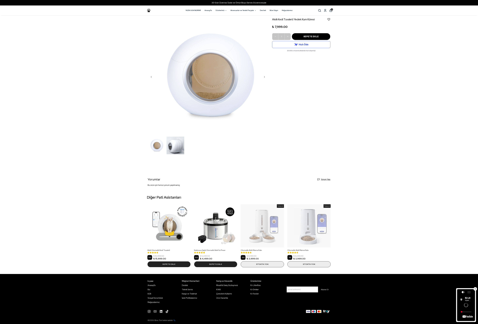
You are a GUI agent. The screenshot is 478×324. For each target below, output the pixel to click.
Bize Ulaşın (274, 10)
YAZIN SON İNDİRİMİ (193, 10)
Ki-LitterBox (255, 285)
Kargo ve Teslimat (189, 294)
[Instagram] (149, 311)
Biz (149, 289)
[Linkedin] (161, 311)
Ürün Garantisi (222, 298)
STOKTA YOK (262, 264)
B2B (149, 294)
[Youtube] (155, 311)
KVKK (218, 289)
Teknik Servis (187, 289)
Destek (263, 10)
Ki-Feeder (254, 294)
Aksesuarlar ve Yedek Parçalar (242, 10)
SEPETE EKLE (311, 36)
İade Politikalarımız (189, 298)
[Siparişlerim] (325, 10)
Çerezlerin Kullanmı (224, 294)
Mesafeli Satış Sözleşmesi (227, 285)
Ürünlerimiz (220, 10)
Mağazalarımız (287, 10)
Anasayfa (208, 10)
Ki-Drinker (254, 289)
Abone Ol (325, 289)
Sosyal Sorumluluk (155, 298)
